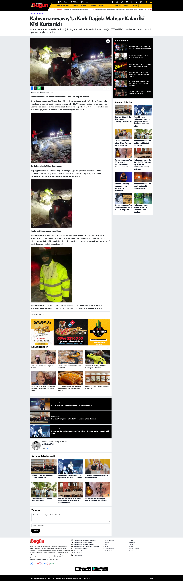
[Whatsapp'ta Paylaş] (39, 88)
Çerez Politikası (109, 548)
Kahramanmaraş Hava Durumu (83, 542)
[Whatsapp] (52, 563)
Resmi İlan (117, 5)
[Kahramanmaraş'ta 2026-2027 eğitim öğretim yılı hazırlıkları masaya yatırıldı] (70, 490)
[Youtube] (48, 563)
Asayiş (101, 5)
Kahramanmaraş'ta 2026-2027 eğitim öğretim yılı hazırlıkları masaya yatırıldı (69, 500)
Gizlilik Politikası (134, 548)
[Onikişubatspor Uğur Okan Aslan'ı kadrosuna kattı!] (97, 466)
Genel (131, 540)
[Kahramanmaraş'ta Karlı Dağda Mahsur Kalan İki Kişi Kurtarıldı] (71, 62)
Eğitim (106, 546)
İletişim (134, 5)
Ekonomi (93, 5)
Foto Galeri (64, 2)
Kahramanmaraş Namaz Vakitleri (84, 544)
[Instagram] (54, 448)
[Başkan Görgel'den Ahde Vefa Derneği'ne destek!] (44, 466)
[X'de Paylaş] (35, 88)
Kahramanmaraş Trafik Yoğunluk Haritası (86, 546)
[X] (34, 563)
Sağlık (131, 544)
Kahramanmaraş (63, 5)
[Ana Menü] (150, 2)
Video (75, 2)
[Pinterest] (38, 563)
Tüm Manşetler (78, 551)
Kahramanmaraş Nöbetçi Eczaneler (85, 540)
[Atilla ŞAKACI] (36, 445)
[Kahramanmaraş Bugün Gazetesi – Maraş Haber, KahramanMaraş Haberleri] (39, 5)
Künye (126, 5)
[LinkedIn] (45, 563)
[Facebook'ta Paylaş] (32, 88)
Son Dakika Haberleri (80, 553)
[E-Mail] (43, 448)
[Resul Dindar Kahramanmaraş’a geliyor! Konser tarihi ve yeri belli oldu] (70, 466)
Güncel (83, 5)
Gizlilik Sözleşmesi (110, 551)
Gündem (75, 5)
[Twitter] (50, 448)
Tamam (151, 578)
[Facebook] (47, 448)
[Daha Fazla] (42, 88)
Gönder (35, 531)
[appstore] (83, 569)
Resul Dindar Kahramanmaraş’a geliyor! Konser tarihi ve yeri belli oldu (70, 477)
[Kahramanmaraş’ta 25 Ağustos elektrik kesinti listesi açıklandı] (97, 490)
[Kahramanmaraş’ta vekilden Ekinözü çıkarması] (44, 490)
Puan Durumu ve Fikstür (81, 548)
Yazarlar (86, 2)
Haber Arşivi (78, 555)
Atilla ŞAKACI (35, 92)
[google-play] (100, 569)
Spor (108, 5)
